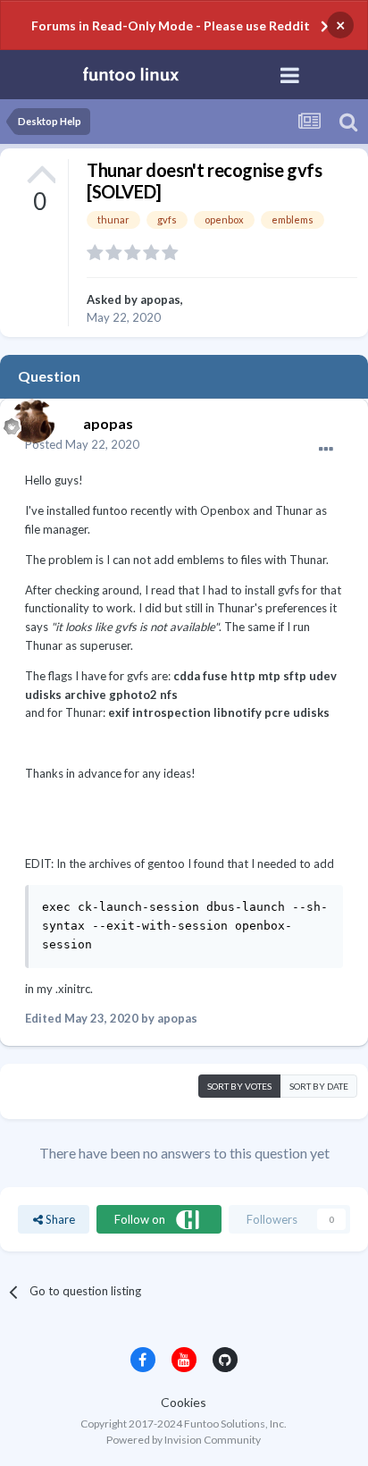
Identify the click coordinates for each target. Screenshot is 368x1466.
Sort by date (318, 1086)
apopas (160, 299)
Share (59, 1219)
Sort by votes (239, 1086)
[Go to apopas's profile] (28, 416)
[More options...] (326, 449)
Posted (82, 444)
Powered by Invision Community (183, 1439)
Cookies (183, 1402)
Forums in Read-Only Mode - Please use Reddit (170, 25)
